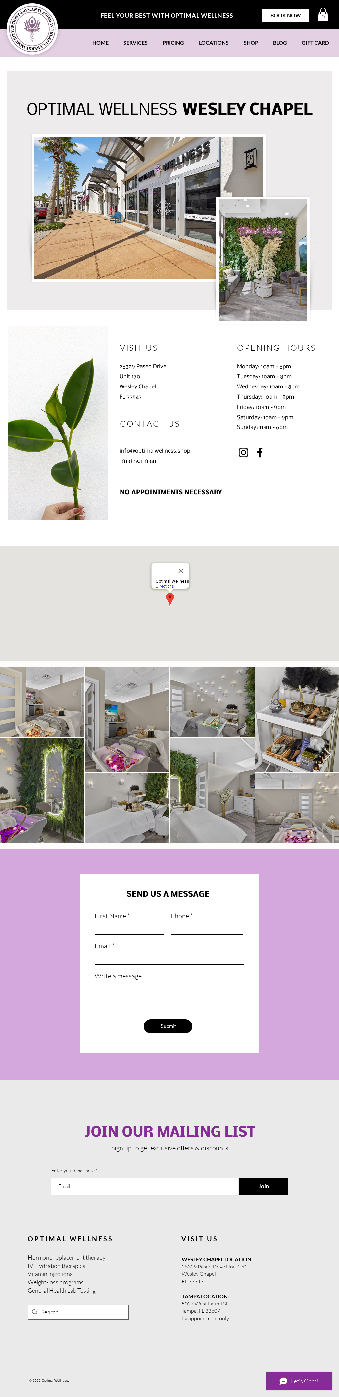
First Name (110, 916)
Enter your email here (73, 1170)
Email (103, 946)
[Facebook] (259, 452)
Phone (180, 916)
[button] (323, 14)
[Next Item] (327, 755)
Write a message (118, 976)
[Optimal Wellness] (32, 29)
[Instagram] (243, 452)
